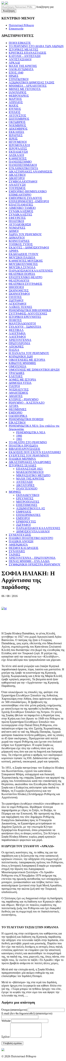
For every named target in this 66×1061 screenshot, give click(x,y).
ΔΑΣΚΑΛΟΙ (16, 155)
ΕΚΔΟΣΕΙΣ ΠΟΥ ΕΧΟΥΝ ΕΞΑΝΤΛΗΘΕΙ (35, 452)
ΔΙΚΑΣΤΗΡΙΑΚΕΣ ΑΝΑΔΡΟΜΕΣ (30, 462)
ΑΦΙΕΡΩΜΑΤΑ (18, 544)
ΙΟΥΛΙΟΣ (14, 112)
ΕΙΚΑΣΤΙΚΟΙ (17, 422)
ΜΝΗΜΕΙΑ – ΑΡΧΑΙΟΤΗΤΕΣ (28, 85)
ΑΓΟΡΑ (14, 406)
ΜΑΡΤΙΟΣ (15, 99)
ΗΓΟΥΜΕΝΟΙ (18, 141)
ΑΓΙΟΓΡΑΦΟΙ (17, 303)
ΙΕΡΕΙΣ (13, 138)
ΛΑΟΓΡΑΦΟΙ (17, 336)
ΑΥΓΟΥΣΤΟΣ (17, 115)
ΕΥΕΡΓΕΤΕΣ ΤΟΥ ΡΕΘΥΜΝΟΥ (29, 455)
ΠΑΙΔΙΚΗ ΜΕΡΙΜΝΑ (22, 458)
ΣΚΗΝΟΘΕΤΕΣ (19, 290)
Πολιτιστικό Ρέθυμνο (21, 25)
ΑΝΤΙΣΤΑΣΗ (24, 481)
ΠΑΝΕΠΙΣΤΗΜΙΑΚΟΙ (23, 165)
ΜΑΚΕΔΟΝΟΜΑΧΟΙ (29, 472)
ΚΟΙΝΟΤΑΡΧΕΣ (19, 240)
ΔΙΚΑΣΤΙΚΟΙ (17, 174)
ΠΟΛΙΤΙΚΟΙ (16, 221)
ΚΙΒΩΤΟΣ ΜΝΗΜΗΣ (22, 363)
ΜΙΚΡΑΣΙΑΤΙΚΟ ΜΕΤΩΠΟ (33, 475)
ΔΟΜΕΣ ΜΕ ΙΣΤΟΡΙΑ (22, 379)
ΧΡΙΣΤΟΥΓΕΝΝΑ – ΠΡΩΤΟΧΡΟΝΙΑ (32, 557)
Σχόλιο (5, 1036)
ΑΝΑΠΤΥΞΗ (17, 184)
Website (6, 1020)
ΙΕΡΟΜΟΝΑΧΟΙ (19, 145)
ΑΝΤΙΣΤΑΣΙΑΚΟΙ (20, 59)
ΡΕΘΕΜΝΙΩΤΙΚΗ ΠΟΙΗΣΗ (26, 419)
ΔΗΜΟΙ (14, 231)
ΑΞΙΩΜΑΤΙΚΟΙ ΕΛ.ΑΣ (30, 508)
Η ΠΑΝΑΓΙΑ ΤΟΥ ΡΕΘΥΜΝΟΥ (29, 353)
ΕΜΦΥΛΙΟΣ (23, 511)
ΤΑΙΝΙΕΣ (14, 554)
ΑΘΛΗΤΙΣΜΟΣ (18, 392)
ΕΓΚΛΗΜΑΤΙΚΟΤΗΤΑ (23, 168)
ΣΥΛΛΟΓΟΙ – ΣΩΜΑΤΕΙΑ (25, 326)
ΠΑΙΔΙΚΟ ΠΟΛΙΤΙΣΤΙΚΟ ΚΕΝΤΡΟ (31, 538)
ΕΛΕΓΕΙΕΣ (16, 376)
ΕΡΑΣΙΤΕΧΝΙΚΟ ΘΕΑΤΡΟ (25, 277)
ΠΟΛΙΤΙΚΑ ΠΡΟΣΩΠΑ (23, 445)
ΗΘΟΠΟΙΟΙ (16, 287)
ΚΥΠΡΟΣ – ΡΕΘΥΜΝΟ (23, 399)
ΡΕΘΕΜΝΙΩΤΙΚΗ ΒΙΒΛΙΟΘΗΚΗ (30, 310)
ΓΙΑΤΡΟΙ (14, 386)
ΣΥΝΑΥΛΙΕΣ (17, 551)
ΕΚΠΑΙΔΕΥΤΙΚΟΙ (27, 495)
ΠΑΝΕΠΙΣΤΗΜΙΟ (20, 161)
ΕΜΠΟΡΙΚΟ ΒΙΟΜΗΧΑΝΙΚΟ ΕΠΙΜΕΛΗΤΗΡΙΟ (28, 193)
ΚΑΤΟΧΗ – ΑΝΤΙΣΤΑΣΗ (25, 56)
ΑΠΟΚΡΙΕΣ (16, 346)
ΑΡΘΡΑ (14, 250)
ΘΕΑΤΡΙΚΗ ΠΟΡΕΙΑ (22, 273)
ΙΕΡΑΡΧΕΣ (16, 135)
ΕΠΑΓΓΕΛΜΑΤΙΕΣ (21, 204)
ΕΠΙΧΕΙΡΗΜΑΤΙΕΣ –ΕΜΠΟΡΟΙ (29, 201)
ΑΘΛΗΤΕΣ (16, 396)
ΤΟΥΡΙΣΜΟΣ (17, 188)
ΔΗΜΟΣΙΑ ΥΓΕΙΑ (20, 382)
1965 (19, 439)
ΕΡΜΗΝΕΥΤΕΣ (26, 521)
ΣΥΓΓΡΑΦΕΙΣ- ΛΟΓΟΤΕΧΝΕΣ (28, 313)
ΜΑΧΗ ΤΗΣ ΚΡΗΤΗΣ (23, 65)
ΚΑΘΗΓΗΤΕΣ (18, 158)
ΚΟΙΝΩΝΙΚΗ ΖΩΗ (21, 356)
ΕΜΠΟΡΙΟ (15, 412)
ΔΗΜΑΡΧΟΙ (17, 237)
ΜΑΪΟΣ (13, 105)
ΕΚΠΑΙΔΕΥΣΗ (18, 151)
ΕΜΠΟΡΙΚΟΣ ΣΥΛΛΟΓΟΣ (25, 198)
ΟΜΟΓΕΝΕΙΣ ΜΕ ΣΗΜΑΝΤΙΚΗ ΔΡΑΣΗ (34, 369)
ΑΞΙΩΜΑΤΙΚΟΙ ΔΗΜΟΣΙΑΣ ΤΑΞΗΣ (31, 82)
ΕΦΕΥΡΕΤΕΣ (17, 217)
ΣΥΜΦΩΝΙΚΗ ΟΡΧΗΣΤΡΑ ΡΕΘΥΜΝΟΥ (34, 564)
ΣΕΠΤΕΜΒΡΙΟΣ (19, 118)
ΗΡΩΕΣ (13, 75)
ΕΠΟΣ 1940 (16, 72)
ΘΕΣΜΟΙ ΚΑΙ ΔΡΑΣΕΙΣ (23, 547)
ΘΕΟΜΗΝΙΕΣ (17, 409)
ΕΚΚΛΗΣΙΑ (16, 132)
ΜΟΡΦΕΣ (15, 491)
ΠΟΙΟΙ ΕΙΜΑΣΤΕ (20, 42)
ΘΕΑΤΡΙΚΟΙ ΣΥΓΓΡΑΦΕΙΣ (25, 283)
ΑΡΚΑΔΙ (14, 62)
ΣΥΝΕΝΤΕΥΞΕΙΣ (20, 534)
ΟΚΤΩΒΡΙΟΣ (17, 122)
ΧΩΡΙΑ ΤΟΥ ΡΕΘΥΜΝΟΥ (25, 234)
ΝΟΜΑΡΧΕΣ (17, 227)
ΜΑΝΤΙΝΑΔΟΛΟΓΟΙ (22, 323)
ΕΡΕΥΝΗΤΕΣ (24, 498)
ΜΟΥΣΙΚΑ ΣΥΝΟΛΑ (22, 267)
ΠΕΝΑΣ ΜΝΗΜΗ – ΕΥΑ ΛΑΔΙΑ (29, 561)
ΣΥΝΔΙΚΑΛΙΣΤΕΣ (20, 214)
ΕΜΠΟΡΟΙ (23, 518)
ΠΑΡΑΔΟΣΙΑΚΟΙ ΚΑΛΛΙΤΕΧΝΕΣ (31, 270)
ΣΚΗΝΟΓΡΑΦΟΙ (19, 293)
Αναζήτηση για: (45, 6)
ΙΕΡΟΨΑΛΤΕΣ (18, 148)
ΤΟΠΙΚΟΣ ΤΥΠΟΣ (21, 244)
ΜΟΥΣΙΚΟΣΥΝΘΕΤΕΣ (23, 264)
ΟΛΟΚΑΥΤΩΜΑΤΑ (21, 69)
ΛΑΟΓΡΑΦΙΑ (17, 333)
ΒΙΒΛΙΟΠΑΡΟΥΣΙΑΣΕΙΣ (24, 448)
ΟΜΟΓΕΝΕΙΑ (17, 366)
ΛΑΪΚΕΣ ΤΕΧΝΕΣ (20, 306)
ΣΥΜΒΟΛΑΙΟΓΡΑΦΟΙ (23, 181)
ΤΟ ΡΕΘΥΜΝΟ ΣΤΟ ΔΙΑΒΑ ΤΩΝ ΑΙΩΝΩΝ (36, 46)
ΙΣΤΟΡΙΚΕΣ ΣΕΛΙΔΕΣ (22, 465)
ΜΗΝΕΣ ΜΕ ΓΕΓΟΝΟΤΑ (25, 89)
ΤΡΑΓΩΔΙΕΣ (16, 373)
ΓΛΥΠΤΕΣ (15, 297)
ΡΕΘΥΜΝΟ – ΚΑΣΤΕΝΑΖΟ (27, 402)
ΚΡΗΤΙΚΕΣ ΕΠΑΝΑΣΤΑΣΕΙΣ (27, 52)
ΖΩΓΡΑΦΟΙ (16, 300)
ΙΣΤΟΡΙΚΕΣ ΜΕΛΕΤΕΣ (23, 49)
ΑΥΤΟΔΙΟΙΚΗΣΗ (20, 224)
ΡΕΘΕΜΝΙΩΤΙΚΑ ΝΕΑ (30, 432)
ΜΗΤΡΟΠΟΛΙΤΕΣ (27, 501)
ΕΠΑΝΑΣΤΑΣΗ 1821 (29, 468)
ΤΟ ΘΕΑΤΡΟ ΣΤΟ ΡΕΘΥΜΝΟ (28, 442)
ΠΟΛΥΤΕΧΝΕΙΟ (26, 488)
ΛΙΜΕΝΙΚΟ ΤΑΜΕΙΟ (22, 207)
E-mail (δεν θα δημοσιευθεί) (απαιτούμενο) (26, 1013)
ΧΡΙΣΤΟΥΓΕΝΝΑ (20, 340)
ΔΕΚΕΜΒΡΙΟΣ (18, 128)
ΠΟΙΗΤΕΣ (15, 320)
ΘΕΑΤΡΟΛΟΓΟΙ (19, 280)
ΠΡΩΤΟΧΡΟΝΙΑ (19, 343)
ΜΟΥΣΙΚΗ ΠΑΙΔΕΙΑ (22, 257)
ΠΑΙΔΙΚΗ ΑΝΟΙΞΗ (21, 541)
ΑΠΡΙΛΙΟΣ (16, 102)
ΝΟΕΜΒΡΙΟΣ (17, 125)
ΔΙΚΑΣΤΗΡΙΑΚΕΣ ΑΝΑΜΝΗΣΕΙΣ (30, 171)
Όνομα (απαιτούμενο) (14, 1009)
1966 (19, 435)
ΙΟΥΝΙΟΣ (15, 108)
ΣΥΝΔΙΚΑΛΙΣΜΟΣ (21, 211)
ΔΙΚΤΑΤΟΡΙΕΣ (25, 485)
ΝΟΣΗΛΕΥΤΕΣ (19, 389)
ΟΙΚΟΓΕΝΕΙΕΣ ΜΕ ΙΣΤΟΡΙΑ (27, 359)
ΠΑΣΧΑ (14, 349)
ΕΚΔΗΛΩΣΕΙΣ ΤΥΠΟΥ (23, 254)
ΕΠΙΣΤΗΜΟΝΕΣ (26, 505)
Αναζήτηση (9, 11)
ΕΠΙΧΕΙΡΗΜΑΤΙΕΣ (28, 514)
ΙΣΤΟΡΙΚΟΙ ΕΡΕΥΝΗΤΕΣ (25, 316)
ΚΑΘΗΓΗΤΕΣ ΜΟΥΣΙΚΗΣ (26, 260)
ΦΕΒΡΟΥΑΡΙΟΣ (19, 95)
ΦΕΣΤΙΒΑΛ (16, 330)
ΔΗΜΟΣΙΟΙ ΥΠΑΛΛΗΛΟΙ (33, 531)
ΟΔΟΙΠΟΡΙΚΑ (18, 415)
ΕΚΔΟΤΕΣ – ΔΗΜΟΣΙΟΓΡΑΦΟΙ (29, 247)
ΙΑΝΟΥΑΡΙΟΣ (17, 92)
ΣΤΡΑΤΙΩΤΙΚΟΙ (18, 79)
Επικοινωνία (16, 28)
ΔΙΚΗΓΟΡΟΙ (17, 178)
